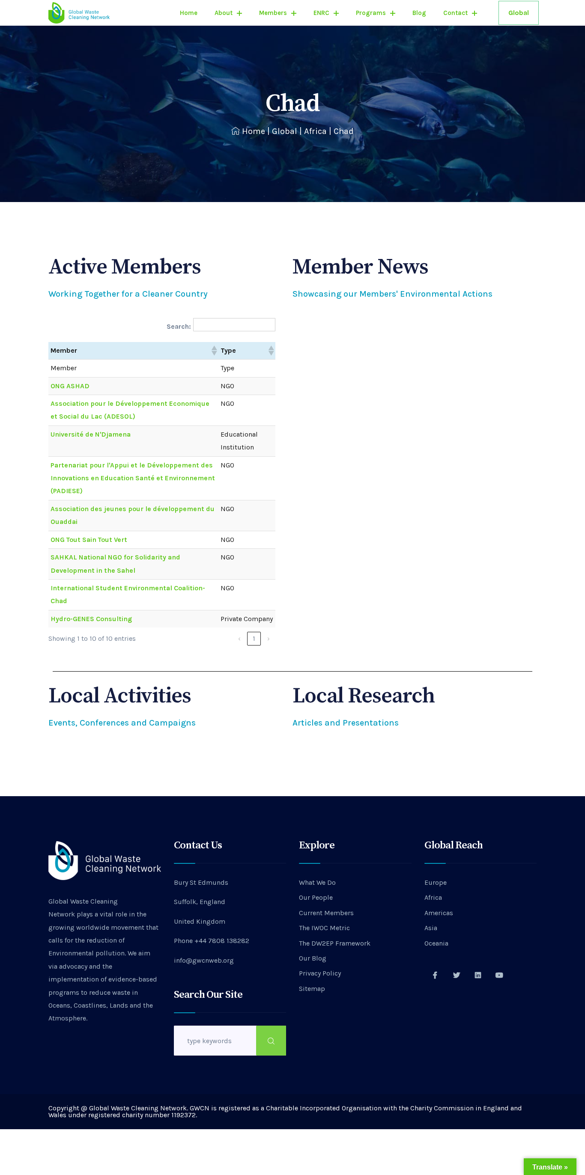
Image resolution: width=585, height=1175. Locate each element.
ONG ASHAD (70, 386)
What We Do (317, 882)
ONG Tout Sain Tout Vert (89, 539)
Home (188, 13)
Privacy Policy (320, 973)
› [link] (268, 638)
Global (518, 13)
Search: (179, 326)
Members (273, 13)
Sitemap (312, 989)
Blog (419, 13)
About (224, 13)
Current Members (326, 913)
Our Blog (312, 958)
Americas (438, 913)
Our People (316, 897)
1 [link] (254, 638)
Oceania (436, 943)
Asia (430, 928)
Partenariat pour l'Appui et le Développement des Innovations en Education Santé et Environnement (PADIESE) (133, 478)
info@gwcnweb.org (204, 960)
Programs (371, 13)
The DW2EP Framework (334, 943)
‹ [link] (239, 638)
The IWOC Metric (324, 928)
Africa (315, 131)
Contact (455, 13)
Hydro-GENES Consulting (91, 619)
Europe (435, 882)
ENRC (321, 13)
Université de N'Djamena (91, 434)
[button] (213, 350)
